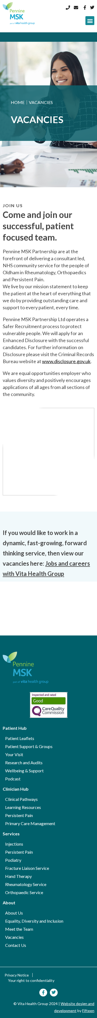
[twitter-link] (91, 7)
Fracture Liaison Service (27, 868)
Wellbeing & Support (24, 770)
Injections (14, 843)
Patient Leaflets (19, 738)
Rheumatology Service (25, 884)
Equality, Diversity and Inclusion (34, 920)
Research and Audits (24, 762)
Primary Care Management (30, 823)
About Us (14, 912)
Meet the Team (19, 929)
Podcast (12, 778)
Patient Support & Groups (29, 746)
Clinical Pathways (21, 799)
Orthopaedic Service (24, 892)
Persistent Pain (19, 815)
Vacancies (14, 937)
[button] (89, 20)
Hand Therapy (18, 876)
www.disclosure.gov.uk (66, 361)
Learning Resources (23, 807)
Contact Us (15, 945)
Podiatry (13, 860)
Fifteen (88, 1010)
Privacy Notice (17, 975)
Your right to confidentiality (31, 980)
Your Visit (14, 754)
